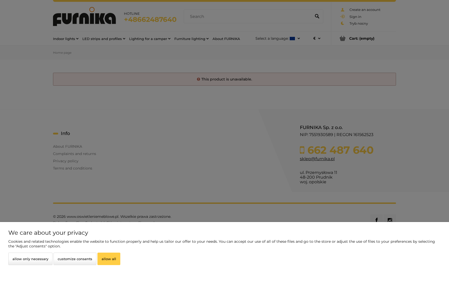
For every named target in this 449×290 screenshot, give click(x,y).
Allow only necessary (30, 259)
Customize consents (75, 259)
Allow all (109, 259)
